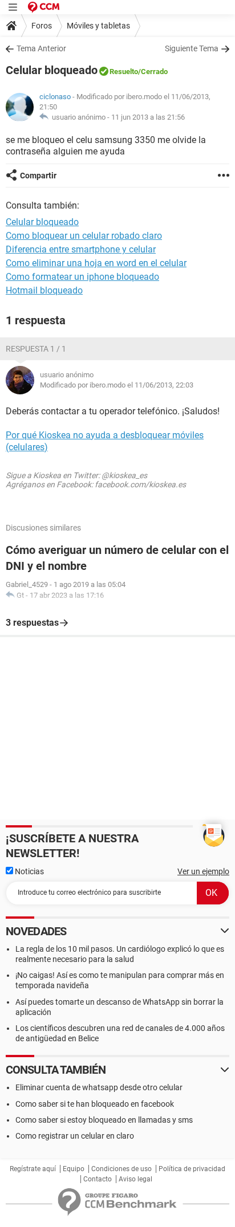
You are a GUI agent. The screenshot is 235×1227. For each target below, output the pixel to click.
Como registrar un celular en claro (74, 1135)
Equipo (73, 1169)
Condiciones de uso (121, 1169)
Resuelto (124, 71)
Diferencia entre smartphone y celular (81, 249)
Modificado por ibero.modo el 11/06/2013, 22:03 (116, 385)
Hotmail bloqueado (44, 290)
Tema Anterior (41, 48)
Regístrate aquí (33, 1169)
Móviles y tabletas (98, 25)
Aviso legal (135, 1179)
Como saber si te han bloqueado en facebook (94, 1103)
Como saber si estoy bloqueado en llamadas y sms (104, 1119)
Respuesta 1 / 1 (36, 348)
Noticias (28, 871)
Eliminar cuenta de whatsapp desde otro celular (99, 1087)
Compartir (38, 175)
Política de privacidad (192, 1169)
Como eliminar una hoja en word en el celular (96, 263)
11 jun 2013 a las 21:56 (148, 117)
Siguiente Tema (191, 48)
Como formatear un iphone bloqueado (82, 276)
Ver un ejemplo (203, 871)
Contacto (97, 1179)
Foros (41, 25)
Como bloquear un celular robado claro (84, 235)
